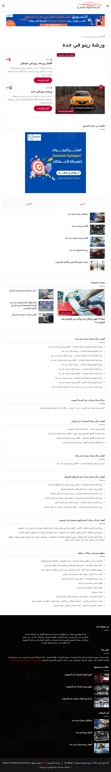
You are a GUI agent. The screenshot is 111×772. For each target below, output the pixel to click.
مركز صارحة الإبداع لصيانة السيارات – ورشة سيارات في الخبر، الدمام (76, 493)
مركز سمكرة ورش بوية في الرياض (23, 290)
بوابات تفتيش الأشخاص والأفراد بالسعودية (72, 262)
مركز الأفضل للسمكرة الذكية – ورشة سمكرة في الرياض (84, 442)
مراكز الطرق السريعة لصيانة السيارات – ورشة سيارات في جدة (78, 378)
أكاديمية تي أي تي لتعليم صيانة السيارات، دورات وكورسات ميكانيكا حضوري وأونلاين (71, 561)
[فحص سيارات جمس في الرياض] (46, 318)
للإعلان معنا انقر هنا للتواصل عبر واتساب (54, 767)
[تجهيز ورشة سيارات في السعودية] (101, 690)
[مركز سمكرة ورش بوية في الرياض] (46, 294)
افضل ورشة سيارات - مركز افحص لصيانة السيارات (86, 429)
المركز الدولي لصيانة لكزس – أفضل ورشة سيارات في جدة (80, 382)
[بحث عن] (107, 7)
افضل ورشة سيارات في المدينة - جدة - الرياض (87, 408)
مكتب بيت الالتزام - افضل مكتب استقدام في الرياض (82, 574)
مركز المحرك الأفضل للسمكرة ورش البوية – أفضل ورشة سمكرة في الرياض (76, 433)
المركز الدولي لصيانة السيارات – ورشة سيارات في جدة (81, 364)
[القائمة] (3, 7)
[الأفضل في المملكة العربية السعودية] (55, 20)
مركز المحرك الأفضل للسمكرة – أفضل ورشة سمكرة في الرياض (81, 438)
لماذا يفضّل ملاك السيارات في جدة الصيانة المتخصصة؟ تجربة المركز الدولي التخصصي (23, 305)
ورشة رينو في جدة (41, 91)
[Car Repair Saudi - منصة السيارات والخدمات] (88, 5)
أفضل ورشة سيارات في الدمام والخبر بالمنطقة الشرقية (81, 489)
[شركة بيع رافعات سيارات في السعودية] (101, 702)
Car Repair (68, 763)
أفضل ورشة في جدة (80, 226)
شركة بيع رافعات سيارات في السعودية (77, 698)
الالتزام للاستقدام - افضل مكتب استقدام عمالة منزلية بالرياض (79, 596)
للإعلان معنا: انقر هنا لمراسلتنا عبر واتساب (25, 660)
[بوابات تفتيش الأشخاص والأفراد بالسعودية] (97, 266)
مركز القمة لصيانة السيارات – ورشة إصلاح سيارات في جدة (80, 369)
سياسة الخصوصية (53, 763)
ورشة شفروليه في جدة (79, 250)
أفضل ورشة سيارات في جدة (76, 238)
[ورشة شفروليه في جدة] (97, 254)
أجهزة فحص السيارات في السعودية (78, 674)
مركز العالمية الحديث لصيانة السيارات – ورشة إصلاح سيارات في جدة (76, 355)
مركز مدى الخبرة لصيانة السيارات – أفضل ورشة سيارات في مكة (81, 463)
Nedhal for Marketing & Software (16, 763)
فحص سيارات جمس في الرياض (24, 314)
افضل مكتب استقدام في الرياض (90, 583)
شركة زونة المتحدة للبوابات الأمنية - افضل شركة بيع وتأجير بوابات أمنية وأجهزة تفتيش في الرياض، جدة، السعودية (59, 528)
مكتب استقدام (97, 592)
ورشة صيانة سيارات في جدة (91, 387)
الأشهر (82, 204)
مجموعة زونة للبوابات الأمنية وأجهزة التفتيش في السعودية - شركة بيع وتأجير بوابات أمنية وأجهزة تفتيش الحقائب (60, 532)
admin (47, 59)
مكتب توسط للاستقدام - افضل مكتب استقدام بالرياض (81, 579)
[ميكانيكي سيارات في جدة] (97, 218)
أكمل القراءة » (43, 80)
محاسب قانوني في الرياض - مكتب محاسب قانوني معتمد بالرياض (77, 605)
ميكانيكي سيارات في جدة (78, 214)
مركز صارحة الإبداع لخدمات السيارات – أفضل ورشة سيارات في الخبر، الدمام (73, 498)
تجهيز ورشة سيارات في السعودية (79, 686)
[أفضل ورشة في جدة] (97, 230)
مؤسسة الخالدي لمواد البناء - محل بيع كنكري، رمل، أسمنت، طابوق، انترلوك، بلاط (71, 570)
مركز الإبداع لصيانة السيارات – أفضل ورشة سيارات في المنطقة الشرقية (75, 484)
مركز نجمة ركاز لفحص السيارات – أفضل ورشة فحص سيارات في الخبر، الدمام (73, 507)
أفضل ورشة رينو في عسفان (36, 63)
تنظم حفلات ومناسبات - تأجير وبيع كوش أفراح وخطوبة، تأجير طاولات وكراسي (73, 565)
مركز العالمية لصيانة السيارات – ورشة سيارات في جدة (82, 351)
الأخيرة (29, 204)
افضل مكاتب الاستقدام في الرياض (89, 587)
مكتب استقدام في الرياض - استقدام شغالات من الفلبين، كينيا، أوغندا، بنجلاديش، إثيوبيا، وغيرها (67, 601)
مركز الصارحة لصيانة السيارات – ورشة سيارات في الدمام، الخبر (78, 502)
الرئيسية (99, 36)
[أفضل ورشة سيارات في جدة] (97, 242)
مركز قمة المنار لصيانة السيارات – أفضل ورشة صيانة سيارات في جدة (76, 360)
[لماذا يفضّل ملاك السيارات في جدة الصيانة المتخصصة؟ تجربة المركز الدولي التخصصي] (46, 306)
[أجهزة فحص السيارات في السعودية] (101, 678)
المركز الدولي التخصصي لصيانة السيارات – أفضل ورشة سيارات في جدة (75, 347)
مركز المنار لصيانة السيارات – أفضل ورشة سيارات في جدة (80, 373)
